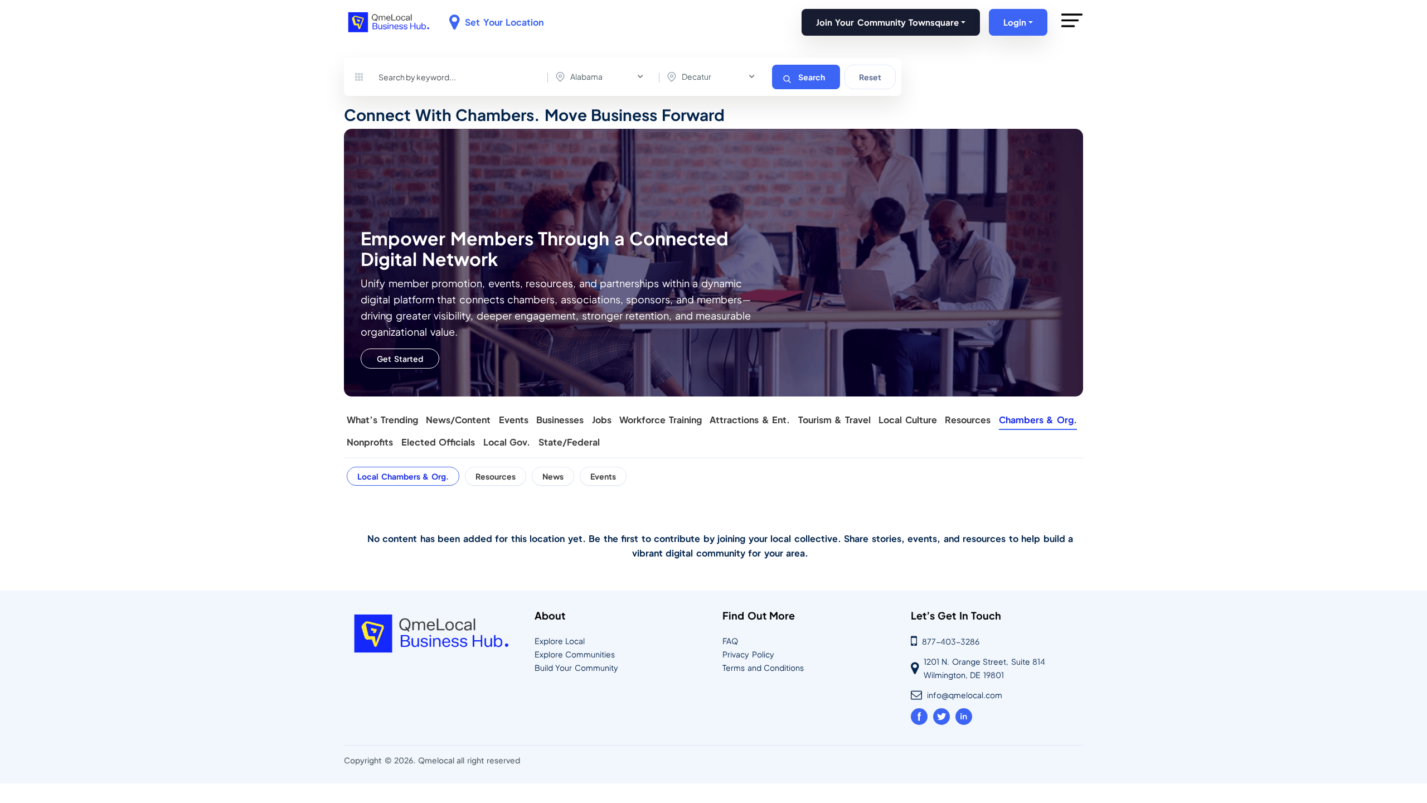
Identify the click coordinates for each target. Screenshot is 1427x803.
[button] (1072, 32)
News (553, 476)
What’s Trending (382, 420)
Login (1014, 22)
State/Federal (569, 442)
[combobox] (602, 77)
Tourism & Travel (834, 420)
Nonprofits (370, 442)
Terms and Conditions (763, 667)
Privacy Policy (748, 654)
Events (513, 420)
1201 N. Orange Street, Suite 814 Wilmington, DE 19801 (985, 668)
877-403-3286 (950, 641)
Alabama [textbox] (586, 76)
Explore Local (560, 641)
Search (811, 77)
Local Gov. (507, 442)
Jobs (601, 420)
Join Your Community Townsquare (887, 22)
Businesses (560, 420)
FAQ (730, 641)
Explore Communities (575, 654)
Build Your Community (576, 667)
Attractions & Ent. (750, 420)
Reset (870, 77)
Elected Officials (438, 442)
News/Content (458, 420)
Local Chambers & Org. (403, 476)
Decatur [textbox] (696, 76)
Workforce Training (660, 420)
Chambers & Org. (1038, 420)
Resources (968, 420)
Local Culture (907, 420)
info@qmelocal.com (964, 695)
